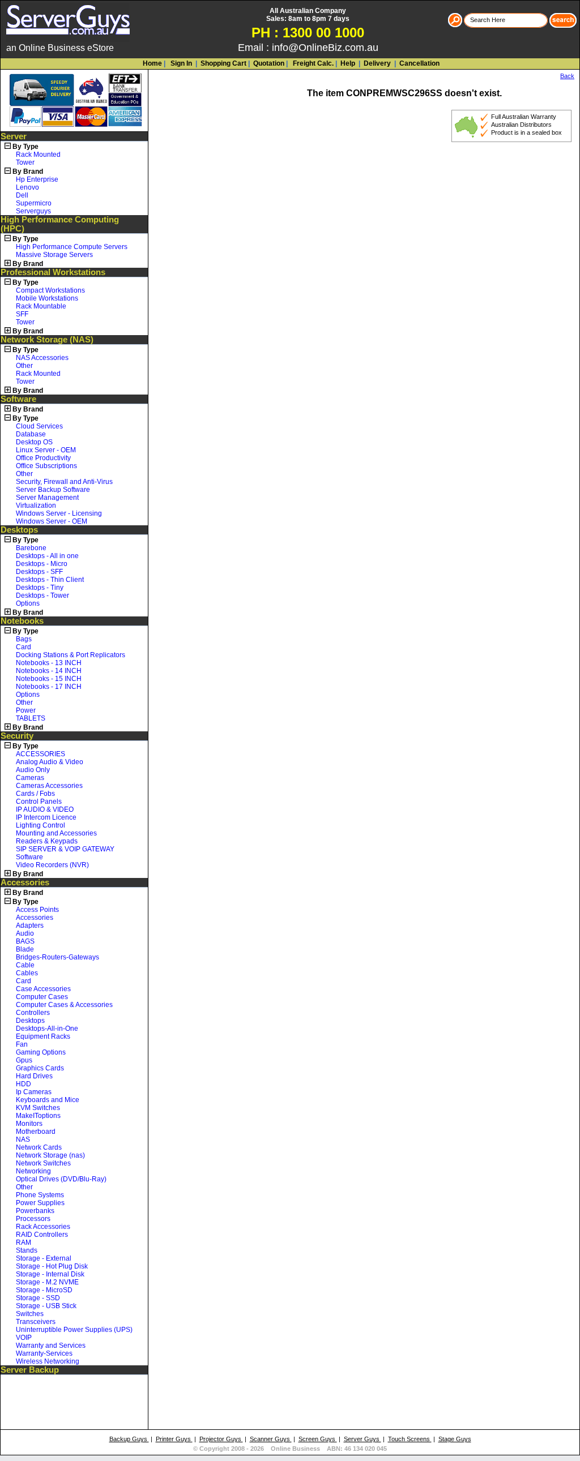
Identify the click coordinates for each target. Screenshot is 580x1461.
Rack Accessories (43, 1227)
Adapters (30, 925)
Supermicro (34, 203)
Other (24, 366)
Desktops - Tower (42, 595)
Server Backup (30, 1369)
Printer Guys (174, 1439)
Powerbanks (35, 1211)
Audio (25, 933)
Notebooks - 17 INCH (49, 687)
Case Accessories (43, 989)
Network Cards (39, 1147)
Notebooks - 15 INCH (49, 679)
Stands (26, 1250)
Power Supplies (40, 1203)
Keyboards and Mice (47, 1100)
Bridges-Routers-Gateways (57, 957)
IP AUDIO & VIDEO (45, 809)
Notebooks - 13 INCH (49, 663)
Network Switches (43, 1163)
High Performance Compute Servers (71, 247)
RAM (23, 1242)
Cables (27, 973)
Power (26, 710)
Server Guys (362, 1439)
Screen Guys (317, 1439)
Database (31, 434)
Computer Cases (42, 997)
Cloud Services (39, 426)
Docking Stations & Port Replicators (70, 655)
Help (347, 63)
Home (152, 63)
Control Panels (39, 802)
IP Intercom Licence (46, 817)
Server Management (47, 498)
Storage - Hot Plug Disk (52, 1266)
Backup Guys (129, 1439)
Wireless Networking (47, 1361)
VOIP (24, 1338)
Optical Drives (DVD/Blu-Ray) (61, 1179)
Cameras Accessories (49, 786)
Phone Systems (40, 1195)
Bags (24, 639)
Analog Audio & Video (49, 762)
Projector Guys (221, 1439)
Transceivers (36, 1322)
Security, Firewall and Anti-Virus (64, 482)
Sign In (180, 63)
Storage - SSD (38, 1298)
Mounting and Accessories (56, 833)
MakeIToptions (38, 1116)
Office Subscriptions (46, 466)
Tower (25, 162)
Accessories (25, 882)
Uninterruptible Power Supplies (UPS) (74, 1330)
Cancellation (419, 63)
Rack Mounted (38, 154)
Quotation (268, 63)
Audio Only (33, 770)
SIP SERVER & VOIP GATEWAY (65, 849)
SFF (22, 314)
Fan (22, 1044)
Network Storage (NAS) (47, 339)
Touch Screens (410, 1439)
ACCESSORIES (40, 754)
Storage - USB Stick (46, 1306)
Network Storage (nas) (50, 1155)
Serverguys (33, 211)
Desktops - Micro (41, 564)
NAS (23, 1139)
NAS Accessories (42, 358)
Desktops (19, 529)
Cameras (30, 778)
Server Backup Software (53, 490)
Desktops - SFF (39, 572)
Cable (25, 965)
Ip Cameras (34, 1092)
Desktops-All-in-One (47, 1028)
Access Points (37, 910)
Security (17, 735)
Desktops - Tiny (39, 588)
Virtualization (36, 505)
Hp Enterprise (37, 179)
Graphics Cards (40, 1068)
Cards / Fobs (35, 794)
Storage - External (43, 1258)
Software (18, 399)
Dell (22, 195)
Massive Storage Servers (54, 255)
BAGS (25, 941)
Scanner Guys (271, 1439)
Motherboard (36, 1132)
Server (14, 136)
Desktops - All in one (47, 556)
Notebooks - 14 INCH (49, 671)
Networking (33, 1171)
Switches (30, 1314)
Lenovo (27, 187)
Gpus (24, 1060)
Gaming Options (41, 1052)
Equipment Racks (43, 1036)
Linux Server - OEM (46, 450)
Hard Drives (34, 1076)
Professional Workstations (53, 272)
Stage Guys (454, 1439)
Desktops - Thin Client (50, 580)
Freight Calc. (312, 63)
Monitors (29, 1124)
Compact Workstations (50, 290)
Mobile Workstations (47, 298)
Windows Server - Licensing (59, 513)
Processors (33, 1219)
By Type (25, 147)
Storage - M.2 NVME (47, 1282)
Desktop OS (34, 442)
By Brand (27, 171)
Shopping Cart (223, 63)
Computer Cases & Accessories (64, 1005)
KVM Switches (38, 1108)
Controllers (33, 1013)
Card (23, 647)
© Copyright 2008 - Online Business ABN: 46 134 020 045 (290, 1448)
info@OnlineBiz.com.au (325, 47)
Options (28, 603)
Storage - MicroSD (44, 1290)
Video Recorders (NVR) (52, 865)
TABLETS (30, 718)
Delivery (376, 63)
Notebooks (22, 620)
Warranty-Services (44, 1353)
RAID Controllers (42, 1235)
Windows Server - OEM (51, 521)
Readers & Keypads (47, 841)
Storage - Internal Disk (50, 1274)
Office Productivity (43, 458)
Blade (25, 949)
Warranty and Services (51, 1345)
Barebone (31, 548)
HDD (23, 1084)
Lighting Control (40, 825)
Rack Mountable (41, 306)
